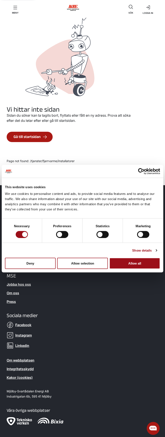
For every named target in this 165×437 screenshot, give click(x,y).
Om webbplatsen (20, 360)
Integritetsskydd (20, 369)
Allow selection (82, 263)
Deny (30, 263)
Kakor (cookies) (20, 377)
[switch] (62, 234)
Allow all (134, 263)
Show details (142, 250)
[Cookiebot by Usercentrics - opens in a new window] (141, 171)
